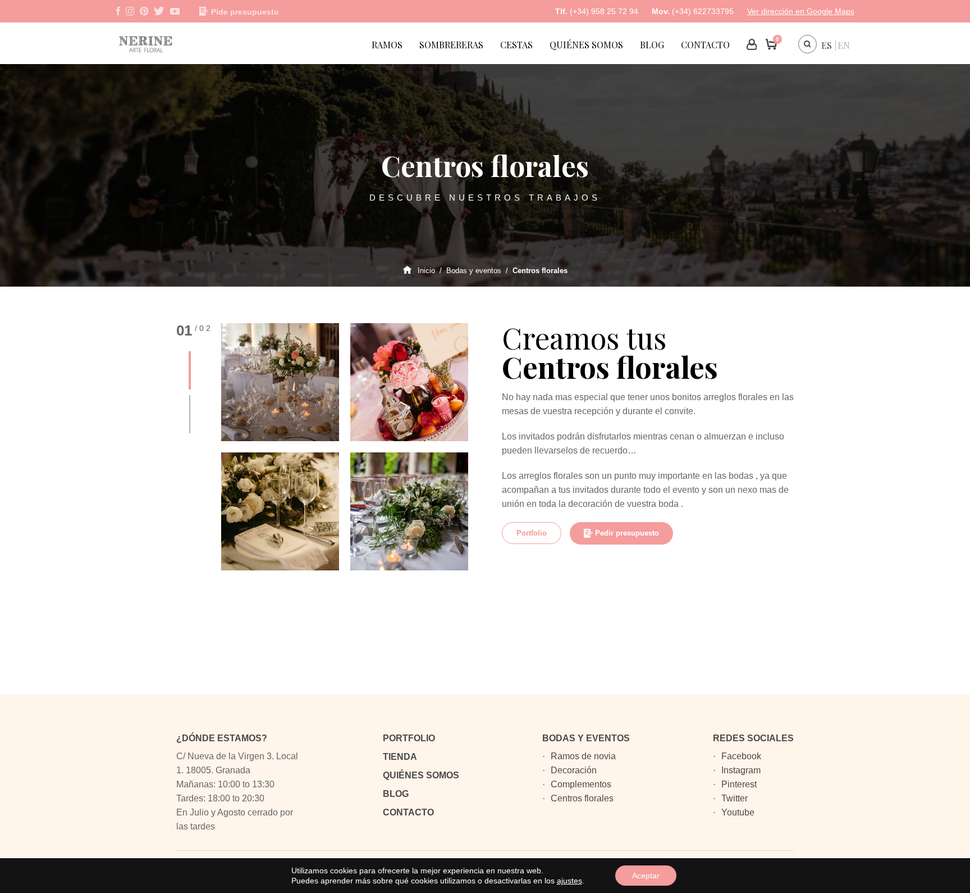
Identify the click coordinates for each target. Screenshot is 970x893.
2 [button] (189, 414)
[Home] (158, 76)
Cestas (516, 45)
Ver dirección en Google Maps (800, 11)
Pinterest (739, 784)
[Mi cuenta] (752, 44)
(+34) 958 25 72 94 (604, 11)
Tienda (400, 756)
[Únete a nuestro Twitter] (159, 11)
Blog (652, 45)
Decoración (574, 770)
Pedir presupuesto (627, 533)
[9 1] (280, 382)
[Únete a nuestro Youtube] (175, 11)
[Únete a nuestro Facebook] (118, 11)
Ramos (387, 45)
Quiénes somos (586, 45)
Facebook (741, 756)
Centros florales (582, 798)
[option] (344, 446)
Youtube (737, 812)
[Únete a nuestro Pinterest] (144, 11)
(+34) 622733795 (703, 11)
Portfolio (531, 533)
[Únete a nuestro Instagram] (130, 11)
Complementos (581, 784)
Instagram (741, 770)
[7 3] (409, 382)
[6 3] (280, 511)
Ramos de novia (583, 756)
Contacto (705, 45)
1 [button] (190, 370)
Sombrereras (451, 45)
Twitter (734, 798)
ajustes (569, 880)
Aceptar (646, 875)
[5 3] (409, 511)
